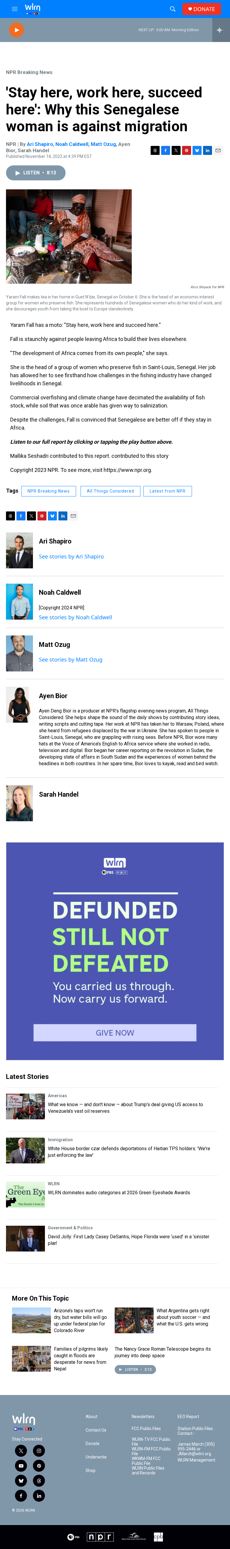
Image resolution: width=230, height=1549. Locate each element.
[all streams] (221, 30)
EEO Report (188, 1416)
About (91, 1416)
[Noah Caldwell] (19, 602)
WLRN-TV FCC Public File (151, 1442)
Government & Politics (70, 1227)
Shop (91, 1470)
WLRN (54, 1183)
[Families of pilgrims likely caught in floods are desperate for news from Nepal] (31, 1359)
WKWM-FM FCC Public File (146, 1461)
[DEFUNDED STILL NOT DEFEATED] (115, 951)
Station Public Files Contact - (195, 1431)
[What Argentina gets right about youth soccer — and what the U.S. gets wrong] (134, 1320)
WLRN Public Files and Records (148, 1470)
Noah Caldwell (71, 144)
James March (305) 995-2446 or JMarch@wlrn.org (196, 1449)
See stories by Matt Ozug (70, 659)
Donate (92, 1443)
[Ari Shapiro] (19, 550)
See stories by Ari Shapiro (71, 556)
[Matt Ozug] (19, 653)
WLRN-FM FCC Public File (151, 1451)
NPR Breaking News (29, 72)
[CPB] (158, 1537)
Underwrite (96, 1457)
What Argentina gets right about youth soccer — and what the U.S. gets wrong (183, 1317)
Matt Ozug (103, 144)
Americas (57, 1095)
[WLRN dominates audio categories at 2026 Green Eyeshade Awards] (25, 1194)
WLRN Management (196, 1460)
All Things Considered (110, 491)
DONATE (204, 9)
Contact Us (96, 1430)
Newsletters (143, 1416)
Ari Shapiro (40, 144)
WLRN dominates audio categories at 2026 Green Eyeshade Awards (119, 1192)
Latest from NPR (168, 491)
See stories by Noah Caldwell (75, 617)
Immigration (60, 1139)
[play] (16, 30)
